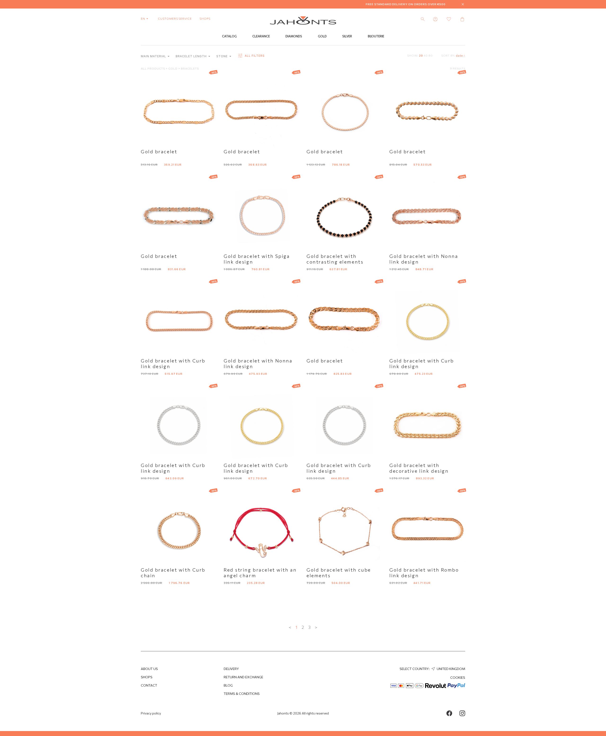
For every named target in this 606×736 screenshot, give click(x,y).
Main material (154, 56)
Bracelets (190, 68)
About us (149, 669)
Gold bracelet (159, 151)
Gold (322, 36)
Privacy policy (151, 713)
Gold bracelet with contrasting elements (335, 258)
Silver (347, 36)
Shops (146, 677)
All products (153, 68)
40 (426, 55)
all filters (254, 55)
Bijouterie (376, 36)
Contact (149, 685)
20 (421, 55)
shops (205, 18)
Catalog (229, 36)
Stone (222, 56)
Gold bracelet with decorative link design (419, 468)
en (143, 18)
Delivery (231, 669)
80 (430, 55)
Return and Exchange (243, 677)
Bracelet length (191, 56)
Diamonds (293, 36)
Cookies (457, 677)
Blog (228, 685)
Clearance (261, 36)
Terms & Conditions (242, 694)
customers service (175, 18)
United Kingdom (450, 669)
